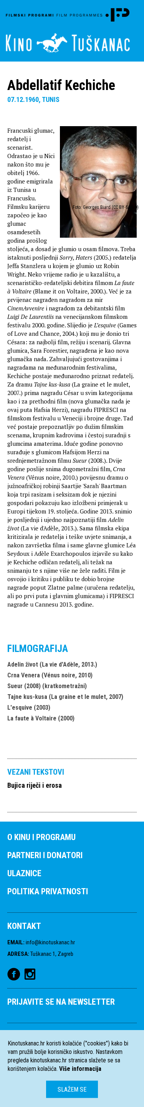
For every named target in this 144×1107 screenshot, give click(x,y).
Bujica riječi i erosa (34, 785)
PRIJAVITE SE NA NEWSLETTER (61, 1002)
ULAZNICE (24, 873)
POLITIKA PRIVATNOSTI (47, 891)
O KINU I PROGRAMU (41, 837)
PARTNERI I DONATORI (45, 855)
